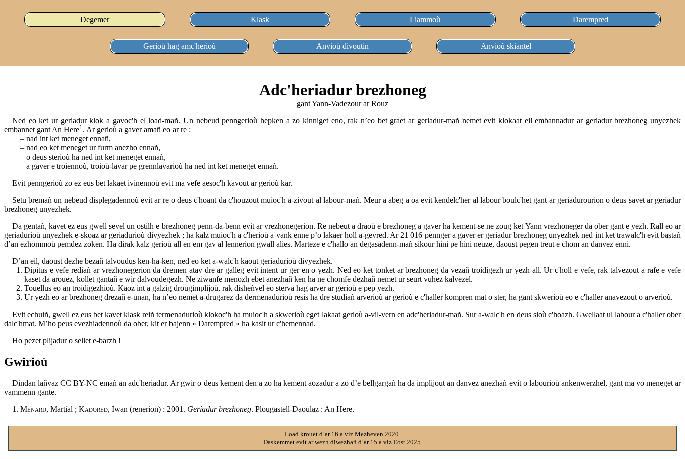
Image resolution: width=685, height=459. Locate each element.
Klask (260, 19)
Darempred (590, 19)
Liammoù (425, 19)
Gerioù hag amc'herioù (179, 46)
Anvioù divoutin (342, 46)
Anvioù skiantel (506, 46)
